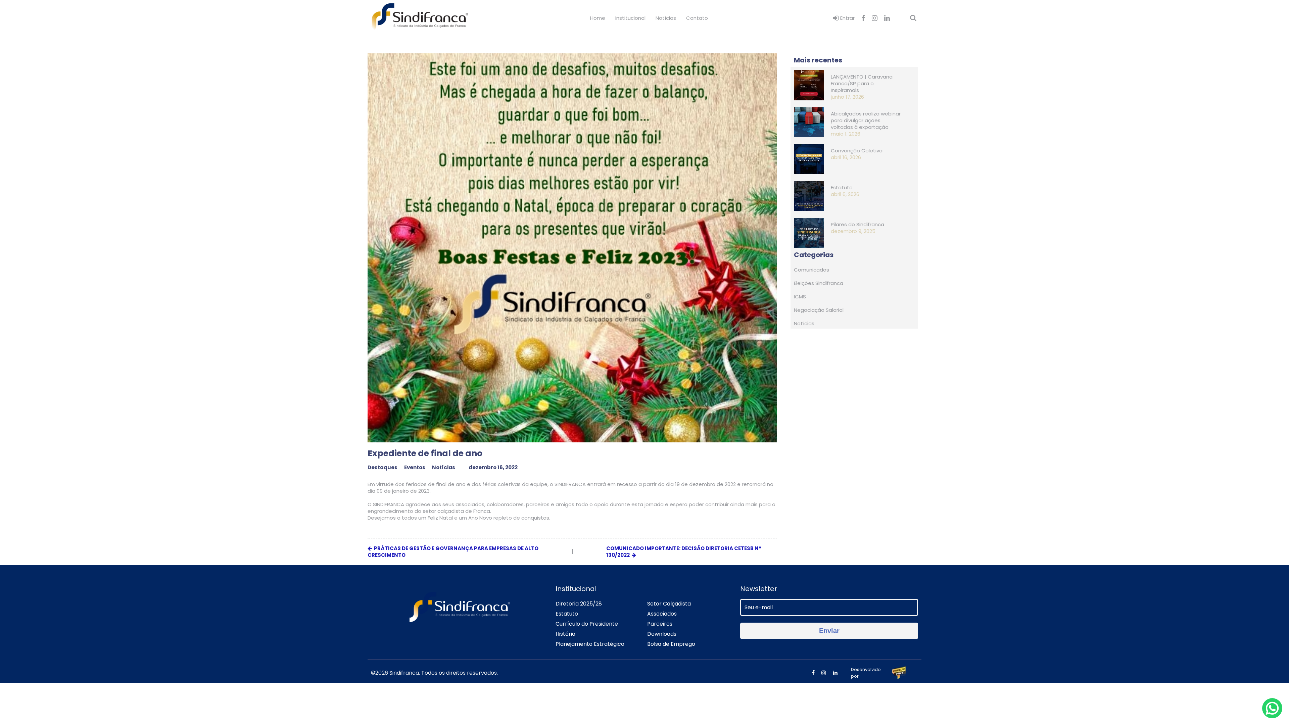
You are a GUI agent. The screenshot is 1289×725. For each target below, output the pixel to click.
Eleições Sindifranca (818, 283)
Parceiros (659, 624)
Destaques (382, 467)
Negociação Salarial (819, 310)
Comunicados (811, 270)
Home (597, 17)
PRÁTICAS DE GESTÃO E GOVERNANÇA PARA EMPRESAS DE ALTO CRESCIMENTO (453, 552)
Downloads (661, 634)
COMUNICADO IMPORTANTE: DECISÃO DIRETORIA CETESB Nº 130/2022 (683, 552)
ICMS (800, 296)
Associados (662, 614)
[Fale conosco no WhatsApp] (1272, 708)
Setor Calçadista (669, 604)
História (565, 634)
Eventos (414, 467)
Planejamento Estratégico (590, 644)
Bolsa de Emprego (671, 644)
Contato (697, 17)
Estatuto (567, 614)
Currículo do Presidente (587, 624)
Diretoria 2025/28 (579, 604)
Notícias (666, 17)
